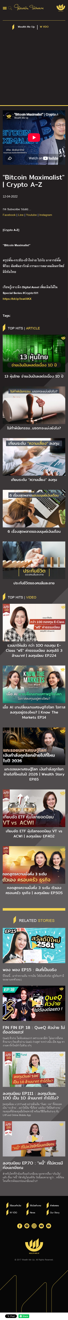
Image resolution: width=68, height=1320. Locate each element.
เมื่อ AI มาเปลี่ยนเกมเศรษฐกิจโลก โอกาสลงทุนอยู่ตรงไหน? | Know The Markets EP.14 (34, 712)
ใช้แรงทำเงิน (15, 1205)
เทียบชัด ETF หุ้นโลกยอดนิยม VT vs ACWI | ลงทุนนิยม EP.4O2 (34, 834)
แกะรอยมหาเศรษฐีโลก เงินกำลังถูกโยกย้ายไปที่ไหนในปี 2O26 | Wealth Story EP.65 (34, 774)
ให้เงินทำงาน (35, 1205)
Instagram (45, 214)
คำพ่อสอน (54, 1205)
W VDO (13, 1212)
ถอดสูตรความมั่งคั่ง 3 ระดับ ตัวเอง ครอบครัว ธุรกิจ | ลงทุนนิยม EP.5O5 (34, 890)
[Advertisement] (34, 69)
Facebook (9, 214)
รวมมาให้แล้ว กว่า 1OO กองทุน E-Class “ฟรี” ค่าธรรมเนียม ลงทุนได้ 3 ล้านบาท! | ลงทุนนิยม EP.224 (34, 650)
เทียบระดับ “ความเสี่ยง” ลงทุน (34, 479)
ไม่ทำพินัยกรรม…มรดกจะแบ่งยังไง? (34, 428)
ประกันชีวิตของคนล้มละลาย (34, 583)
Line (21, 214)
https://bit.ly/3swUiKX (17, 298)
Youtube (31, 214)
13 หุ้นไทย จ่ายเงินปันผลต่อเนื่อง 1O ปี (34, 376)
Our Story (54, 1212)
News (32, 1212)
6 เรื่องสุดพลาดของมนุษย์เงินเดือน (34, 531)
